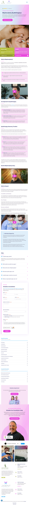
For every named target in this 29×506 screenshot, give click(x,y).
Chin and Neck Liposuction (5, 374)
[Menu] (27, 2)
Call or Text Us (19, 471)
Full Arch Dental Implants (4, 347)
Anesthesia (2, 363)
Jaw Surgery (3, 381)
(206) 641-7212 (4, 55)
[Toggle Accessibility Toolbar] (2, 500)
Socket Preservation (4, 354)
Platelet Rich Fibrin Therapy (5, 365)
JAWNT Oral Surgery (19, 288)
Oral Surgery (3, 342)
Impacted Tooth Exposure (4, 358)
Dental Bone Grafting (4, 349)
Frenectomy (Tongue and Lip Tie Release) (7, 356)
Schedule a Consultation (14, 418)
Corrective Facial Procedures (5, 376)
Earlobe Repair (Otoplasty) (5, 378)
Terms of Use (14, 504)
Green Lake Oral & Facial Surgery (9, 288)
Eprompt (25, 501)
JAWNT (17, 49)
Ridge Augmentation (4, 351)
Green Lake (4, 49)
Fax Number (19, 475)
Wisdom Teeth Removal (4, 361)
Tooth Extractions (3, 359)
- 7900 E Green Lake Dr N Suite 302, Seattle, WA (14, 315)
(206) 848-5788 (18, 55)
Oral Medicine (3, 344)
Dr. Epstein (12, 104)
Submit (6, 331)
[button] (7, 8)
